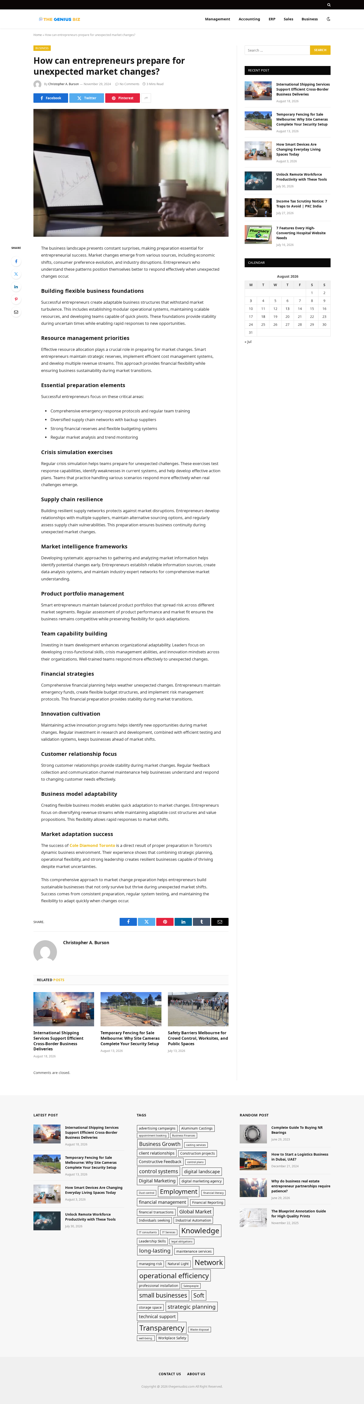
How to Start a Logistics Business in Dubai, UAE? (299, 1157)
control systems (158, 1171)
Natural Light (178, 1263)
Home (37, 35)
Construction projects (197, 1153)
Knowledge (200, 1231)
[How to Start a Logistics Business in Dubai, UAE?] (253, 1160)
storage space (150, 1307)
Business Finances (183, 1135)
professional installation (158, 1285)
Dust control (146, 1193)
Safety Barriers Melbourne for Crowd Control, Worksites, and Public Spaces (198, 1038)
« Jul (248, 341)
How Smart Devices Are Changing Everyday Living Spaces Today (298, 149)
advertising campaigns (157, 1128)
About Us (196, 1374)
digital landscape (202, 1171)
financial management (162, 1202)
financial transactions (156, 1212)
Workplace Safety (172, 1338)
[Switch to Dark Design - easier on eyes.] (328, 19)
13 (287, 308)
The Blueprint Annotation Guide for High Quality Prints (298, 1213)
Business (310, 18)
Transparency (161, 1328)
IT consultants (148, 1232)
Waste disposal (199, 1329)
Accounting (249, 18)
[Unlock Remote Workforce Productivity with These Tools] (258, 180)
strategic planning (192, 1306)
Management (217, 18)
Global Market (195, 1211)
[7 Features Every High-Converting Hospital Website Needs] (258, 234)
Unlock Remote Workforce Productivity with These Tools (301, 177)
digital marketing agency (202, 1181)
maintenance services (194, 1251)
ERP (272, 18)
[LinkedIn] (16, 287)
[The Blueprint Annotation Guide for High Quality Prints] (253, 1217)
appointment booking (153, 1135)
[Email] (16, 312)
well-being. (146, 1338)
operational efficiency (174, 1275)
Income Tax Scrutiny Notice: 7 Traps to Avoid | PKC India (301, 203)
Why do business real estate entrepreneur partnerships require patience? (300, 1186)
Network (209, 1262)
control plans (195, 1162)
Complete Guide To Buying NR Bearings (297, 1130)
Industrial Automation (193, 1220)
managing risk (150, 1263)
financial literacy (213, 1193)
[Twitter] (16, 274)
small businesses (163, 1295)
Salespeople (191, 1286)
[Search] (328, 4)
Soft (198, 1295)
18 (263, 316)
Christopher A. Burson (63, 84)
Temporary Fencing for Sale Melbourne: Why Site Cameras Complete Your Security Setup (130, 1038)
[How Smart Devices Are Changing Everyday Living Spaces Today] (258, 150)
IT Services (168, 1232)
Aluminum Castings (197, 1128)
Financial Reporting (207, 1202)
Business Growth (160, 1143)
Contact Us (170, 1374)
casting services (196, 1145)
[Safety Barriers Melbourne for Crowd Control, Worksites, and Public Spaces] (198, 1009)
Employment (178, 1191)
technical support (157, 1316)
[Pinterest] (16, 299)
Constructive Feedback (160, 1161)
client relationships (157, 1153)
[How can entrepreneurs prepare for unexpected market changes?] (131, 173)
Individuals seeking (154, 1220)
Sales (288, 18)
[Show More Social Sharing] (146, 98)
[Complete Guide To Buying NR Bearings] (253, 1134)
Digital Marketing (157, 1181)
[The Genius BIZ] (59, 18)
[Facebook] (16, 261)
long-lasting (155, 1250)
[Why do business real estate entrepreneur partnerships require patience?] (253, 1187)
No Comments (129, 84)
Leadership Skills (152, 1241)
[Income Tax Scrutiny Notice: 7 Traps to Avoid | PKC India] (258, 207)
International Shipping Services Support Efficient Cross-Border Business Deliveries (58, 1041)
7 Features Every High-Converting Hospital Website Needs (301, 233)
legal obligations (181, 1241)
